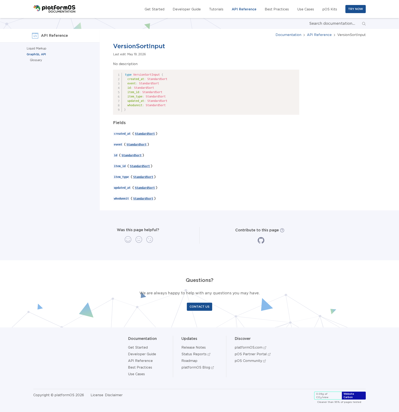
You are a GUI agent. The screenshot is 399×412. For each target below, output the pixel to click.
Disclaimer (114, 395)
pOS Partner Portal (251, 354)
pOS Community (249, 361)
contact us (199, 306)
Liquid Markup (36, 48)
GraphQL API (36, 54)
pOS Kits (329, 9)
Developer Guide (187, 9)
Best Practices (277, 9)
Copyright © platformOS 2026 (58, 395)
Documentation (288, 35)
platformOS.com (249, 347)
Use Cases (305, 9)
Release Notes (193, 347)
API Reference (244, 9)
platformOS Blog (196, 367)
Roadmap (189, 361)
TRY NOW (355, 9)
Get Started (154, 9)
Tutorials (216, 9)
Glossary (36, 60)
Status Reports (194, 354)
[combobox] (329, 23)
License (97, 395)
